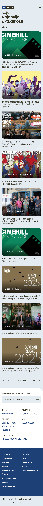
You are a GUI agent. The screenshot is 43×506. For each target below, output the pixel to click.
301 (33, 380)
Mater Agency (24, 503)
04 (24, 380)
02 (14, 380)
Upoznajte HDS (7, 458)
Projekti (5, 466)
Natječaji (5, 482)
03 (19, 380)
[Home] (8, 7)
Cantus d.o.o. (27, 462)
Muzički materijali (9, 486)
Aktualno (5, 462)
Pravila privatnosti (24, 499)
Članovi (5, 474)
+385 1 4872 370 (29, 413)
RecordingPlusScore (30, 470)
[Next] (38, 380)
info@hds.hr (7, 413)
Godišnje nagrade (9, 478)
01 (9, 380)
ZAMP (24, 458)
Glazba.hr (25, 466)
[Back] (4, 380)
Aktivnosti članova (9, 470)
